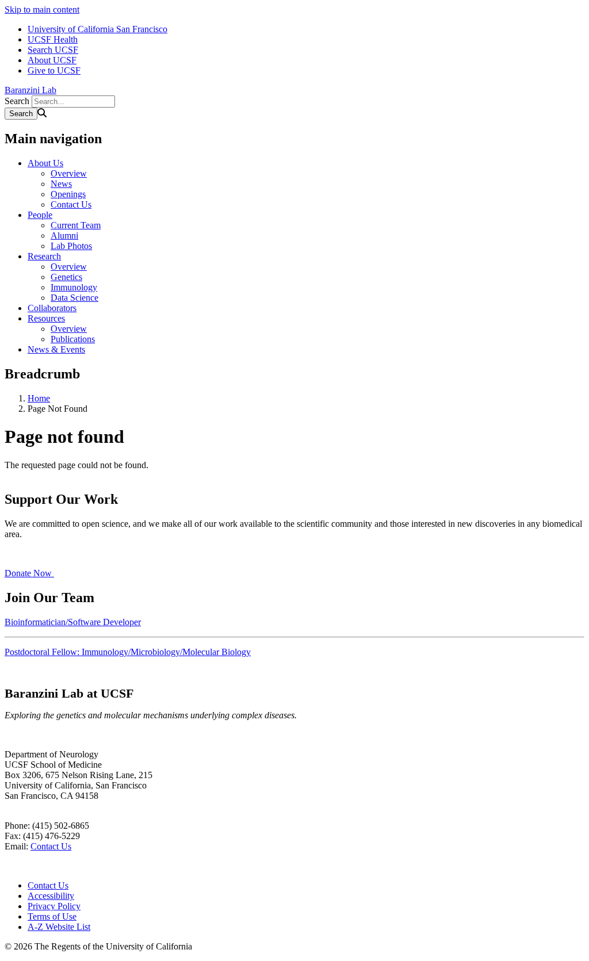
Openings (68, 194)
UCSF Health (53, 39)
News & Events (56, 349)
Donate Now (29, 573)
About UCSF (52, 60)
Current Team (76, 225)
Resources (46, 318)
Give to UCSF (54, 70)
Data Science (74, 298)
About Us (45, 163)
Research (44, 256)
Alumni (64, 235)
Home (39, 398)
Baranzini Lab (30, 90)
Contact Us (71, 204)
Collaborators (52, 308)
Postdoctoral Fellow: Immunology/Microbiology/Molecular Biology (128, 652)
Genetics (66, 277)
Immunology (74, 287)
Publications (73, 339)
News (61, 184)
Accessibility (51, 896)
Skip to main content (42, 9)
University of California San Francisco (97, 29)
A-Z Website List (59, 927)
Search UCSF (53, 50)
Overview (69, 173)
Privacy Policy (54, 906)
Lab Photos (71, 246)
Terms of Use (52, 916)
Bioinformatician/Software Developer (73, 622)
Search (17, 101)
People (40, 215)
